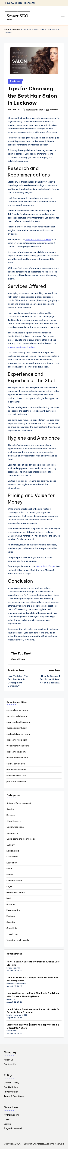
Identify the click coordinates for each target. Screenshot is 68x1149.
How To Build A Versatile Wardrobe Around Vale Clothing (33, 963)
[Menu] (62, 16)
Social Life (11, 928)
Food (9, 868)
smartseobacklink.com (18, 722)
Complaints (12, 832)
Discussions (12, 856)
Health (9, 874)
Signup (7, 1123)
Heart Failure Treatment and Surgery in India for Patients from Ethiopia (33, 1011)
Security (10, 922)
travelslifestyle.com (16, 715)
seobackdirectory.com (18, 733)
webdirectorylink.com (17, 745)
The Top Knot (21, 653)
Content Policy (11, 1082)
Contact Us (10, 1064)
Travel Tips (12, 934)
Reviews (10, 916)
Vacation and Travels (17, 940)
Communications (15, 826)
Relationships (13, 910)
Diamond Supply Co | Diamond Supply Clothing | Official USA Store (33, 1026)
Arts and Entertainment (18, 803)
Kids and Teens (14, 880)
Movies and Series (15, 892)
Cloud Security (14, 821)
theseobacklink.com (16, 727)
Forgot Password (13, 1128)
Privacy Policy (11, 1091)
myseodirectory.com (17, 710)
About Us (8, 1059)
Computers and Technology (20, 838)
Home (6, 29)
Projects (10, 904)
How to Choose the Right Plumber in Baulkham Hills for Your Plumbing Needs (32, 995)
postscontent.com (16, 781)
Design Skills (12, 850)
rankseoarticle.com (16, 775)
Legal (9, 886)
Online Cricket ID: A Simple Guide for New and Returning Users (32, 979)
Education (11, 862)
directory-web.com (16, 739)
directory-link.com (16, 751)
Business (16, 29)
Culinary (10, 844)
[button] (18, 659)
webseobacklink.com (17, 757)
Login (6, 1119)
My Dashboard (11, 1114)
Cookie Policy (11, 1087)
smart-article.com (15, 763)
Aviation (10, 809)
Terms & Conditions (14, 1096)
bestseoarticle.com (16, 769)
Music (9, 898)
